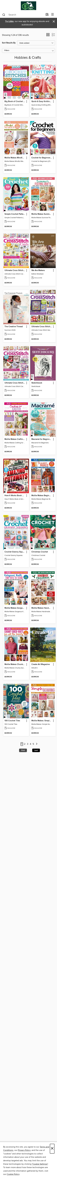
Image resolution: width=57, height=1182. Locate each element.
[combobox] (23, 15)
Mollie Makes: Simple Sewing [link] (41, 721)
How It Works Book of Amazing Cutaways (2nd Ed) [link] (15, 495)
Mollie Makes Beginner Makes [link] (41, 495)
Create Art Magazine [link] (40, 664)
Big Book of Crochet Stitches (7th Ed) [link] (15, 101)
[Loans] (47, 15)
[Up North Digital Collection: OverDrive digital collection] (28, 5)
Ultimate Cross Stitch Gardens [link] (41, 326)
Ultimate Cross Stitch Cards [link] (15, 270)
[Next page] (36, 744)
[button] (48, 35)
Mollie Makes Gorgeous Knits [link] (15, 608)
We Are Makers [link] (38, 270)
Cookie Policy (13, 1174)
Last (36, 750)
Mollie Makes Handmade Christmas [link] (41, 608)
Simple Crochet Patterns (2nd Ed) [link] (15, 214)
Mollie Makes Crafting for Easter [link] (15, 439)
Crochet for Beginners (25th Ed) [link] (41, 158)
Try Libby (9, 21)
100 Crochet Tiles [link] (12, 721)
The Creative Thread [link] (14, 326)
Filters (6, 50)
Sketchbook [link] (36, 383)
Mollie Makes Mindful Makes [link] (15, 158)
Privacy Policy (24, 1150)
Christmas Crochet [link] (39, 552)
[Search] (4, 14)
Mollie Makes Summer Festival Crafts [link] (41, 214)
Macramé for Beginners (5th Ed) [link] (41, 439)
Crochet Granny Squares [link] (15, 552)
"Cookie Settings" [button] (40, 1164)
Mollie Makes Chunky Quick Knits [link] (15, 664)
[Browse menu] (52, 14)
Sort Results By (9, 43)
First (23, 750)
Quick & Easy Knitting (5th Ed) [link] (41, 101)
